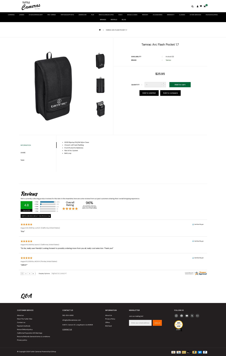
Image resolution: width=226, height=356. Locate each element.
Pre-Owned (51, 15)
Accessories (157, 15)
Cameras (11, 15)
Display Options (44, 273)
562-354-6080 (68, 315)
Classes (182, 15)
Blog (124, 20)
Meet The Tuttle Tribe (24, 319)
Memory (145, 15)
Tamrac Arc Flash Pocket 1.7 (116, 30)
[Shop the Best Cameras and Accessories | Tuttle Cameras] (30, 6)
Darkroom (82, 15)
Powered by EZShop (49, 352)
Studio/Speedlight (36, 15)
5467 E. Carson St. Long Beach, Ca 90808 (77, 325)
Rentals (114, 20)
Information (26, 145)
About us (20, 315)
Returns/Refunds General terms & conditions (33, 337)
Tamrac (168, 60)
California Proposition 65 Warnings (29, 333)
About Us (108, 315)
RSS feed (108, 326)
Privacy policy (22, 340)
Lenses (21, 15)
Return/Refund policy (25, 329)
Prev (100, 45)
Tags (22, 160)
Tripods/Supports (67, 15)
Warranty (170, 15)
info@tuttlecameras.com (71, 320)
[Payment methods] (173, 352)
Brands (103, 20)
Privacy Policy (110, 319)
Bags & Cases (132, 15)
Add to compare (170, 93)
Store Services (195, 15)
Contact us (21, 322)
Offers (107, 322)
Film (92, 15)
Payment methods (23, 326)
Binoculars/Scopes (106, 15)
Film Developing (212, 15)
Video (120, 15)
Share (23, 153)
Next (100, 125)
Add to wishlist (149, 93)
